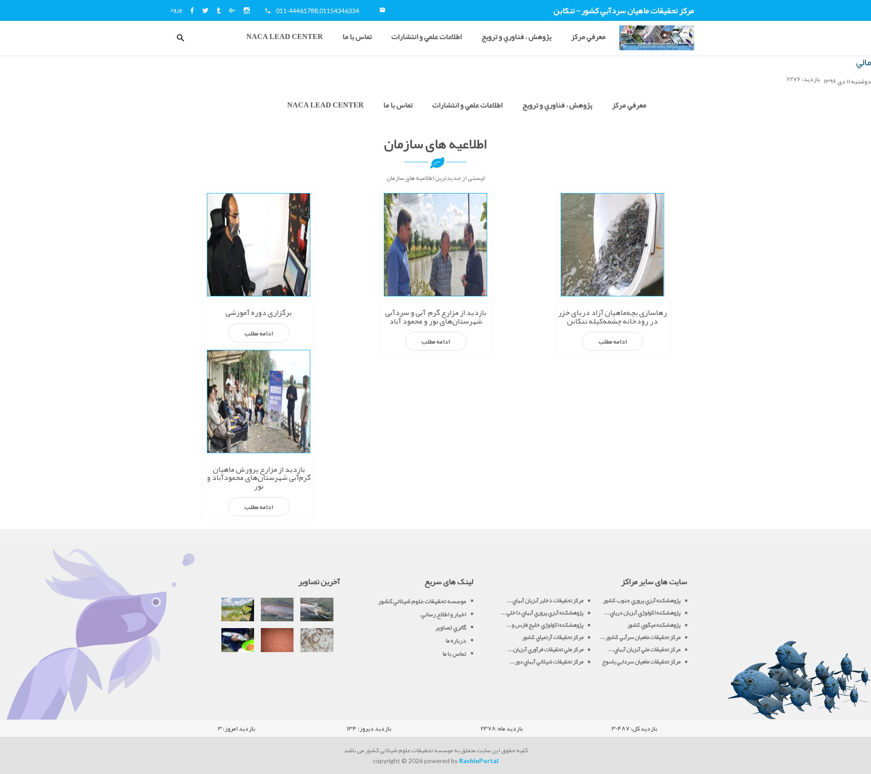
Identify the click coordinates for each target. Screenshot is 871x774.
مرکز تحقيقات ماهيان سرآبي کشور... (640, 637)
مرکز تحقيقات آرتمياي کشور (552, 637)
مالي (863, 62)
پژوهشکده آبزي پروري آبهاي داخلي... (542, 613)
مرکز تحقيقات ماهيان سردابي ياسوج (641, 662)
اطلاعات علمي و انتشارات (426, 36)
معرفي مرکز (588, 36)
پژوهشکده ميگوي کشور (653, 625)
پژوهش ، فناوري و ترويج (516, 36)
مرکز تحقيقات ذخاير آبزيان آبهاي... (545, 600)
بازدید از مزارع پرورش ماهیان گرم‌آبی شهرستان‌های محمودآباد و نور (259, 477)
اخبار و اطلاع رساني (443, 614)
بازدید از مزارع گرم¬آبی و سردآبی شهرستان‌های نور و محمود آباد (435, 317)
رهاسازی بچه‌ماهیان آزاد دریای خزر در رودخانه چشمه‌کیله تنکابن (612, 317)
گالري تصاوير (451, 627)
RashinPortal (479, 760)
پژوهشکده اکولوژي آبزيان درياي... (642, 613)
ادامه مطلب (612, 341)
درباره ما (456, 640)
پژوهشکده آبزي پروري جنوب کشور (641, 600)
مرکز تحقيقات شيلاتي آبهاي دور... (546, 662)
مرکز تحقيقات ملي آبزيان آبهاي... (644, 649)
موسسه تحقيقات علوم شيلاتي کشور (422, 601)
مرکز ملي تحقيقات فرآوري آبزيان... (545, 649)
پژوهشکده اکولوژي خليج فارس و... (544, 625)
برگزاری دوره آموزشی (258, 312)
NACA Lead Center (284, 36)
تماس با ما (357, 36)
